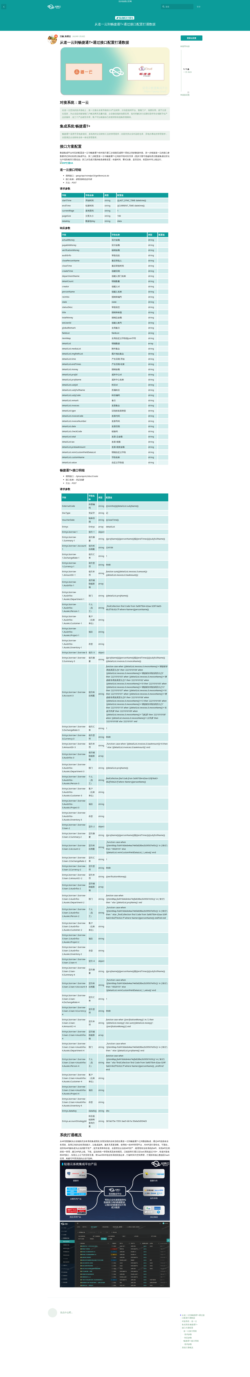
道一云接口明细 (190, 1331)
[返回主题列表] (3, 6)
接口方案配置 (187, 1327)
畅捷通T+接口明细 (191, 1341)
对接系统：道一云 (189, 1321)
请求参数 (188, 1334)
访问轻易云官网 (125, 1)
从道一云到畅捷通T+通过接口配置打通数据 (193, 1316)
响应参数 (188, 1337)
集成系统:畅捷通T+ (189, 1324)
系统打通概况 (187, 1347)
